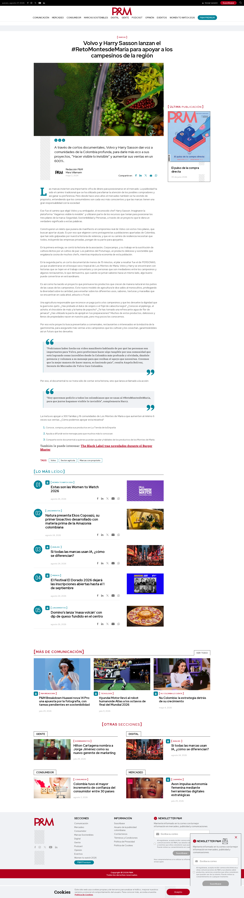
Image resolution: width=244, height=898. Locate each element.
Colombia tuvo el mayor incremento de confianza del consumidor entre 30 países (94, 787)
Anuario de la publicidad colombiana (125, 829)
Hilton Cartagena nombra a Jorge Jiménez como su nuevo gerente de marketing (94, 749)
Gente (125, 17)
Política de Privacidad (124, 841)
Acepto (178, 892)
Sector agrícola (68, 460)
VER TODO (202, 653)
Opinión (149, 17)
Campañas (177, 779)
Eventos (162, 17)
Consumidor (74, 17)
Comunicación (41, 17)
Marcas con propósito (90, 460)
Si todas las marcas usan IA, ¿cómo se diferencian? (78, 553)
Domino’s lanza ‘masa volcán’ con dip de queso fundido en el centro (77, 614)
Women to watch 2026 (182, 17)
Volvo (53, 460)
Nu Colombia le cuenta (171, 693)
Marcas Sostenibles (96, 17)
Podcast (137, 17)
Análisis (177, 741)
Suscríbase (228, 2)
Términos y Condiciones (126, 837)
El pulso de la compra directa (185, 169)
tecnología (106, 693)
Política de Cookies (84, 894)
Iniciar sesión (211, 2)
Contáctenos (120, 834)
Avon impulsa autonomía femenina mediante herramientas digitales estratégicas (189, 789)
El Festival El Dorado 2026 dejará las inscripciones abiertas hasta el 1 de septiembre (77, 584)
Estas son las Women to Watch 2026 (75, 489)
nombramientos (82, 741)
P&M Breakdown (48, 693)
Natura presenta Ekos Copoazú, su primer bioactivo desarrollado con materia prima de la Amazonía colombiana (72, 521)
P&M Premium (207, 17)
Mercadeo (58, 17)
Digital (115, 17)
